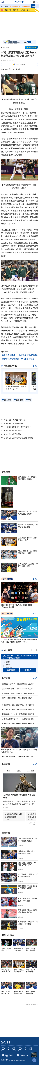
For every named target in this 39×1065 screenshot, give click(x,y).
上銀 (8, 770)
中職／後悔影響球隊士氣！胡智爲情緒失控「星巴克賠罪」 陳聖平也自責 (6, 992)
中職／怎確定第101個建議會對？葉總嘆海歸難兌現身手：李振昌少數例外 (6, 971)
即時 (6, 6)
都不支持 (9, 667)
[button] (30, 2)
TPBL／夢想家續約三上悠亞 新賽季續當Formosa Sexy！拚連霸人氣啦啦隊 (6, 949)
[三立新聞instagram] (14, 1049)
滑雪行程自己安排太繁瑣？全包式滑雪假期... (19, 438)
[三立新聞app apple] (7, 1055)
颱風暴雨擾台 (15, 6)
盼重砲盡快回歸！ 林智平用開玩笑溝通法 (20, 355)
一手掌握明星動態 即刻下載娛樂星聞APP (17, 427)
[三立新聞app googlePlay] (22, 1055)
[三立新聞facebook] (8, 1049)
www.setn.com (19, 1060)
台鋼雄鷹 (7, 99)
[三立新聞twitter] (25, 1049)
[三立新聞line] (20, 1049)
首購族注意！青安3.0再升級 (13, 423)
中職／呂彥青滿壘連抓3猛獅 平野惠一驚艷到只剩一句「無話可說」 (19, 992)
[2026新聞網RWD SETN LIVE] (2, 2)
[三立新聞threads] (31, 1049)
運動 (33, 6)
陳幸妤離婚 (26, 6)
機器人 (19, 770)
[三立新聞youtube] (3, 1049)
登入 (36, 2)
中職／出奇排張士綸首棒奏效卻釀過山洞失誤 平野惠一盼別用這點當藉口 (30, 971)
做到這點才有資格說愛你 (12, 430)
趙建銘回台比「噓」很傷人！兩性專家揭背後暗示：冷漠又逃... (19, 751)
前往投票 (28, 670)
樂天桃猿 (5, 113)
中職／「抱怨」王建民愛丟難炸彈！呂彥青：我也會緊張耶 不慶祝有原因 (19, 971)
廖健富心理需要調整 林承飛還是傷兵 (18, 358)
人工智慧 (30, 770)
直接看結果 (11, 670)
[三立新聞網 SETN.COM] (2, 6)
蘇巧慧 (8, 662)
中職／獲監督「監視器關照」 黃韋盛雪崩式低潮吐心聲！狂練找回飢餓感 (19, 949)
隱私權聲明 (5, 1060)
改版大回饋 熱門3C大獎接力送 (14, 420)
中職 (5, 220)
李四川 (8, 665)
